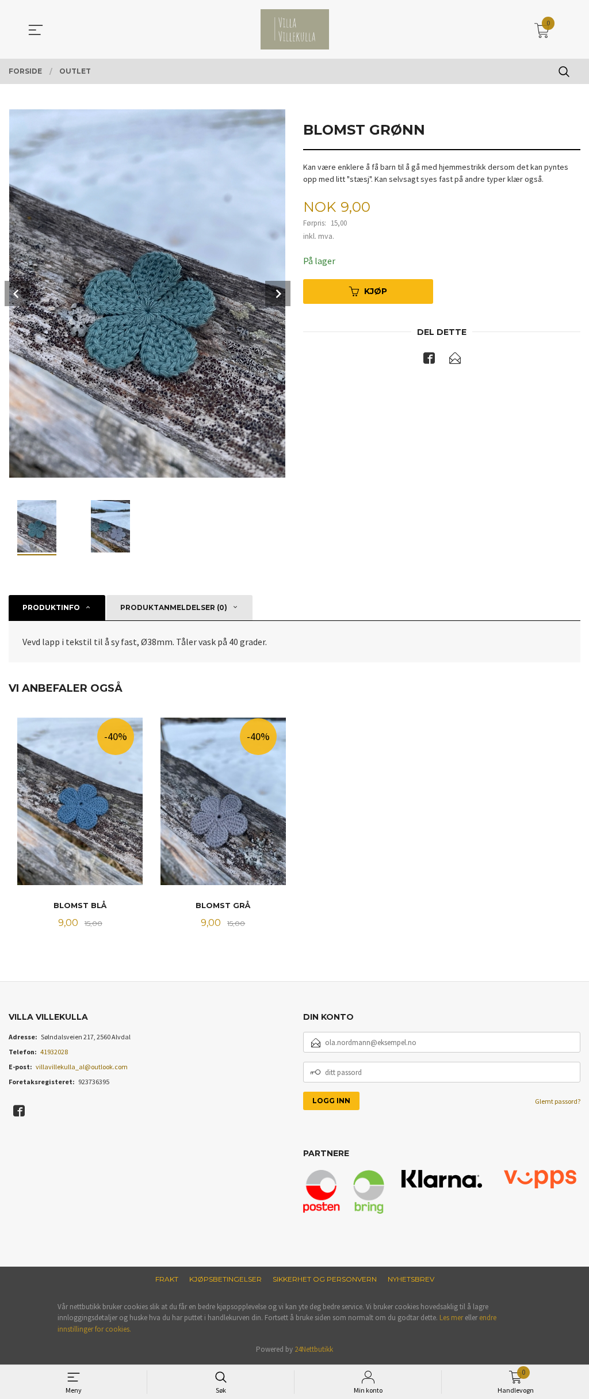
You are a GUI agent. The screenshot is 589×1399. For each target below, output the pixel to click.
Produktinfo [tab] (51, 607)
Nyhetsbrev (411, 1279)
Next (277, 293)
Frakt (166, 1279)
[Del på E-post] (455, 360)
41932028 (54, 1051)
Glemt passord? (557, 1101)
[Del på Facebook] (429, 360)
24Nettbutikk (313, 1349)
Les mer (451, 1317)
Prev (17, 293)
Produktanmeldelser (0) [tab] (173, 607)
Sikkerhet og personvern (325, 1279)
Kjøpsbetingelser (225, 1279)
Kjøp (375, 291)
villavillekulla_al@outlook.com (82, 1066)
